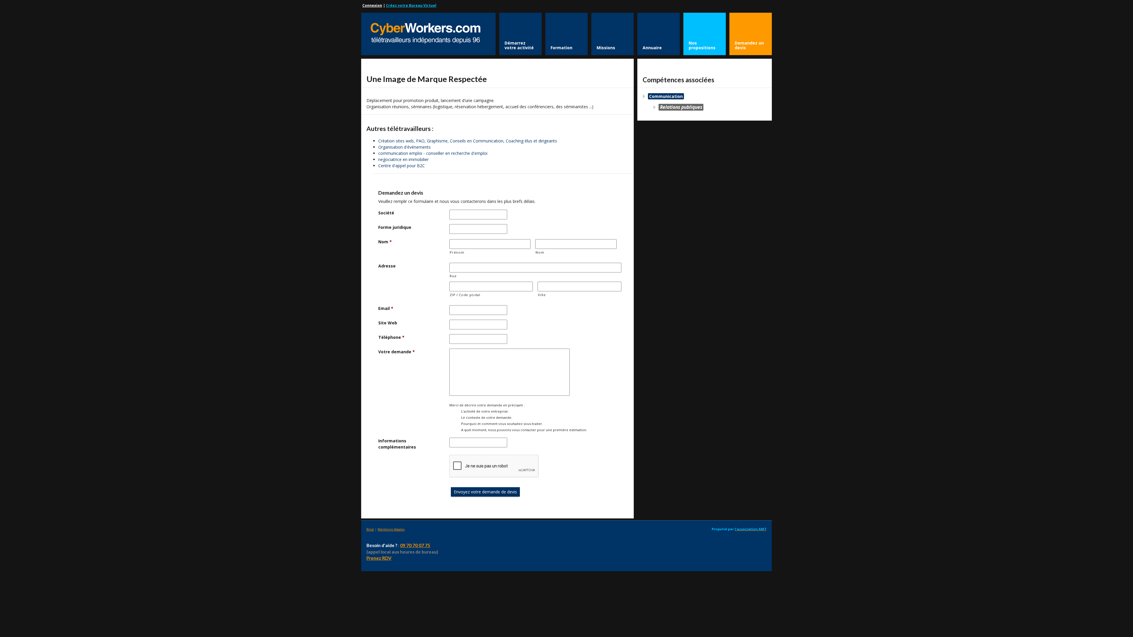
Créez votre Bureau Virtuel (411, 5)
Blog (370, 529)
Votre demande (396, 351)
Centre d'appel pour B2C (401, 165)
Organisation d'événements (404, 147)
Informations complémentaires (397, 444)
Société (386, 213)
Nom (385, 241)
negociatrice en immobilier (403, 159)
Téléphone (391, 337)
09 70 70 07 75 (415, 545)
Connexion (372, 5)
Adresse (387, 266)
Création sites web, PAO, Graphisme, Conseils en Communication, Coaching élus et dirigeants (467, 141)
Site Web (387, 323)
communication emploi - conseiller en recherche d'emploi (432, 153)
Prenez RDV (379, 558)
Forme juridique (394, 227)
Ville (542, 295)
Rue (453, 276)
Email (385, 308)
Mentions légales (391, 529)
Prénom (457, 252)
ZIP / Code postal (465, 295)
